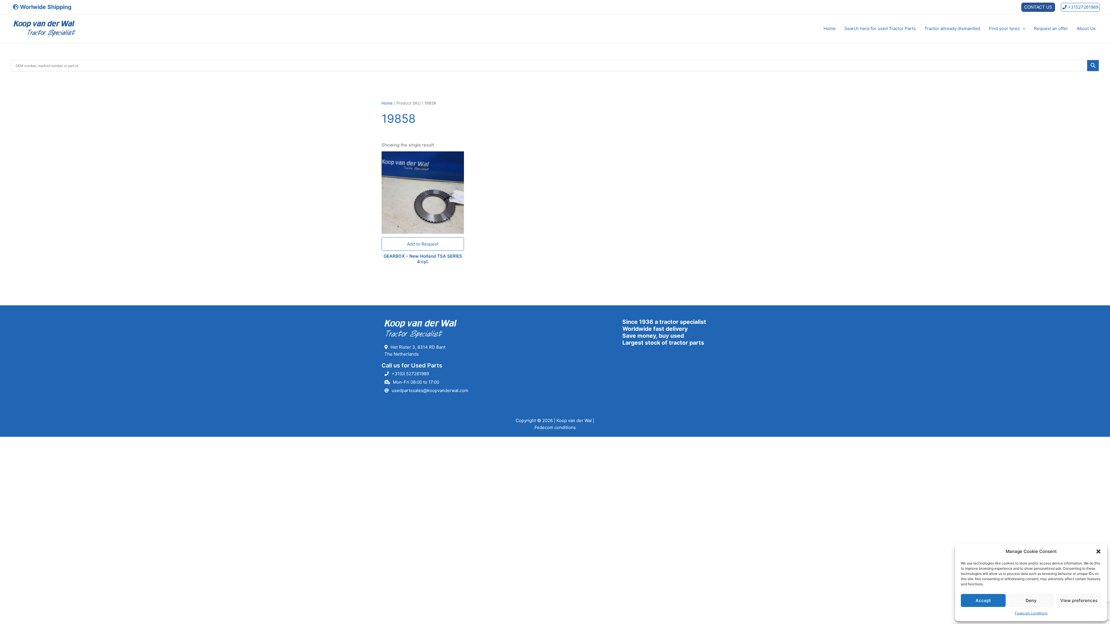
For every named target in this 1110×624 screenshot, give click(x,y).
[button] (1098, 551)
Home (830, 28)
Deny (1031, 600)
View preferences (1079, 600)
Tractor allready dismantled (952, 28)
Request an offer (1051, 28)
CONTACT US (1038, 7)
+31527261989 (1082, 7)
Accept (983, 600)
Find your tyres (1004, 28)
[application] (1022, 28)
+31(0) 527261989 (410, 373)
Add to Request (423, 244)
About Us (1086, 28)
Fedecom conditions (1031, 613)
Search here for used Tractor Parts (880, 28)
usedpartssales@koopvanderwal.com (430, 390)
